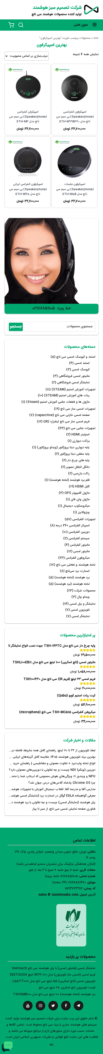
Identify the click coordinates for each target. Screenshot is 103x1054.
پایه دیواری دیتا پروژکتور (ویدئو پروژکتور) (63, 447)
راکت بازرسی (81, 473)
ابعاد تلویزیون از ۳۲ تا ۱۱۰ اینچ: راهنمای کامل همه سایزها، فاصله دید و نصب (47, 750)
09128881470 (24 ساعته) (69, 882)
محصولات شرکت (84, 590)
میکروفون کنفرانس (78, 558)
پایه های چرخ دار (78, 460)
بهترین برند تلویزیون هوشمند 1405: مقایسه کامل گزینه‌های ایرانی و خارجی (48, 757)
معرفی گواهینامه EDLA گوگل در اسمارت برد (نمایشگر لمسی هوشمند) (51, 795)
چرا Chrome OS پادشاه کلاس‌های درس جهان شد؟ (61, 782)
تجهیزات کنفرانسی (83, 519)
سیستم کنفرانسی (79, 538)
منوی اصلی (81, 25)
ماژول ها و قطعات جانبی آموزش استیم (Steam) (58, 402)
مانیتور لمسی (81, 551)
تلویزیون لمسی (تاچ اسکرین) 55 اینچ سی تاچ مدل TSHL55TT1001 (50, 981)
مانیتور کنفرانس (80, 545)
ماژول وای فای (80, 499)
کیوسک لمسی (81, 369)
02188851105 (43, 308)
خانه (95, 38)
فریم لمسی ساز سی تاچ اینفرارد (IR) (66, 421)
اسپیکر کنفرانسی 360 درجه (73, 525)
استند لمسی (82, 363)
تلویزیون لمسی (80, 610)
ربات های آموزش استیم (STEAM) (67, 395)
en (51, 1044)
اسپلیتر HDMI (80, 434)
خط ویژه (64, 308)
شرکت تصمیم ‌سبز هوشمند (57, 8)
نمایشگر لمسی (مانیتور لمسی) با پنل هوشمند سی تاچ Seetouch (53, 968)
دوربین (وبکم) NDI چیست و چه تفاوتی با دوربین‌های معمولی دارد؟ (52, 770)
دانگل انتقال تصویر (78, 467)
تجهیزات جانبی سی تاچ (80, 428)
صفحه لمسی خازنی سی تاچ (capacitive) (62, 415)
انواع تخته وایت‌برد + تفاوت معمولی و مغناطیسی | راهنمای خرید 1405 (50, 763)
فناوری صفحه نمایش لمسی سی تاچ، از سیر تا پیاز (63, 809)
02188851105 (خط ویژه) (61, 876)
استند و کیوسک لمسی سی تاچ (75, 357)
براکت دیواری (81, 441)
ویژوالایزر (84, 512)
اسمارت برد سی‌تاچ (77, 571)
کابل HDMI (82, 486)
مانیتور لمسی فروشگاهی (74, 376)
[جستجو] (21, 25)
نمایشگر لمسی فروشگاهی (73, 382)
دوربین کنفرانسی (79, 532)
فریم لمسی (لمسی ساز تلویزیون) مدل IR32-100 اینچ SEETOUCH (52, 974)
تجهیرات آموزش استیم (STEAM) (73, 389)
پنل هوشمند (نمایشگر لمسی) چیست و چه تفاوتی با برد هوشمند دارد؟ (50, 802)
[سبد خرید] (11, 25)
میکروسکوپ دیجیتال (76, 506)
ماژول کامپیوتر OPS (77, 493)
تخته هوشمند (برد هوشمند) (72, 584)
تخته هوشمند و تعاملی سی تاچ (75, 564)
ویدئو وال (83, 597)
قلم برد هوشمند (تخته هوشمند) (69, 480)
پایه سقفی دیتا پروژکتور (75, 454)
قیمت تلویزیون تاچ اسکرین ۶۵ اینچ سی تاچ (67, 987)
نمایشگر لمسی (81, 616)
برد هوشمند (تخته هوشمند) (72, 577)
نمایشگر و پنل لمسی (82, 604)
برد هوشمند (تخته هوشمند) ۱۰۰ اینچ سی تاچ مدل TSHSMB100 (54, 994)
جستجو (16, 326)
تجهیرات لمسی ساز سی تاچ (77, 409)
